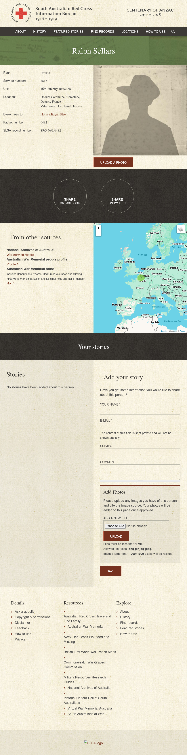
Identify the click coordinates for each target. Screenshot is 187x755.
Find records (129, 622)
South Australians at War (86, 713)
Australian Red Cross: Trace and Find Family (87, 618)
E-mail (106, 420)
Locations (130, 31)
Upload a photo (113, 162)
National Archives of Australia (89, 687)
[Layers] (181, 229)
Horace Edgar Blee (53, 114)
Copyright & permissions (32, 616)
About (20, 31)
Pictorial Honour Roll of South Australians (85, 700)
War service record (20, 254)
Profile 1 (13, 264)
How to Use (155, 31)
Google (183, 331)
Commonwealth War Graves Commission (84, 664)
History (39, 31)
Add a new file (115, 518)
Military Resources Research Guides (85, 679)
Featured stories (68, 31)
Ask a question (25, 611)
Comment (108, 461)
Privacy (20, 639)
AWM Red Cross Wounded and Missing (86, 639)
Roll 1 (11, 283)
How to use (23, 633)
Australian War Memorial (85, 626)
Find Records (102, 31)
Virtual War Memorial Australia (90, 708)
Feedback (22, 627)
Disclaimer (22, 622)
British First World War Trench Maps (90, 651)
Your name (110, 404)
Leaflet (164, 331)
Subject (107, 445)
